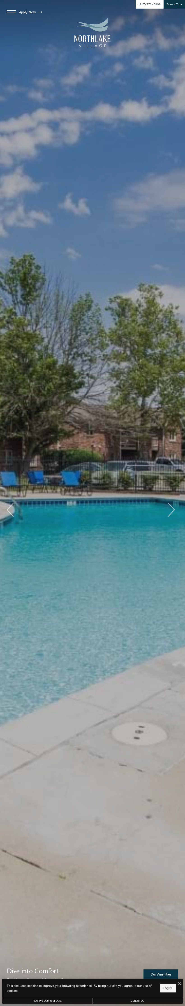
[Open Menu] (11, 12)
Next (171, 510)
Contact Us (137, 1000)
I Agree (168, 988)
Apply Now (28, 12)
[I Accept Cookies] (179, 983)
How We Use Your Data (47, 1000)
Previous (11, 510)
